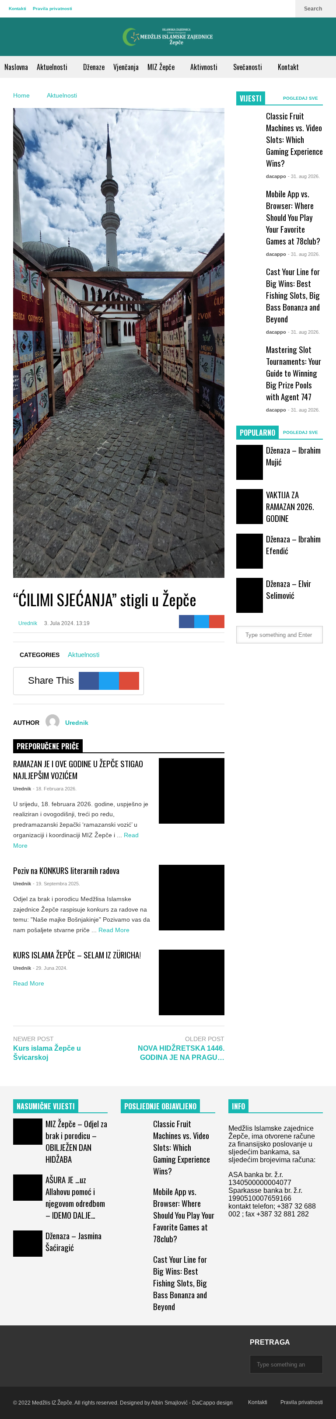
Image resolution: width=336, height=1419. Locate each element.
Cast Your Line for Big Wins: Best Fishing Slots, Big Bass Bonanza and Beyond (293, 295)
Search (313, 9)
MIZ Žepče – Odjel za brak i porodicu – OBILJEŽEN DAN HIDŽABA (76, 1141)
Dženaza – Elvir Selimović (288, 589)
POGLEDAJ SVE (301, 98)
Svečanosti (248, 67)
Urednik (27, 623)
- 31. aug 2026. (304, 176)
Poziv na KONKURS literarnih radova (66, 870)
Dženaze (94, 67)
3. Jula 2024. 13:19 (67, 623)
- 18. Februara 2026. (55, 788)
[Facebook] (186, 621)
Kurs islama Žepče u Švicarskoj (47, 1053)
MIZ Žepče (161, 67)
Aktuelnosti (53, 67)
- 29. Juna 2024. (50, 968)
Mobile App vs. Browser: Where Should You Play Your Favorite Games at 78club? (293, 217)
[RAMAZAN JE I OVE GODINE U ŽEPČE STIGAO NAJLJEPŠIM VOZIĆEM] (191, 791)
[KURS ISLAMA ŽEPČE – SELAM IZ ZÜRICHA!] (191, 982)
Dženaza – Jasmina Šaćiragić (74, 1241)
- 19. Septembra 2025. (56, 883)
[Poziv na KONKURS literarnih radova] (191, 897)
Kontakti (17, 8)
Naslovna (16, 67)
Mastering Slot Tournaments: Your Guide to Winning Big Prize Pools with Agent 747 (293, 372)
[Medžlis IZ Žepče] (168, 36)
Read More (114, 929)
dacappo (276, 176)
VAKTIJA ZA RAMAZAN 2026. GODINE (290, 506)
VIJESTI (251, 98)
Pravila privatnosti (52, 8)
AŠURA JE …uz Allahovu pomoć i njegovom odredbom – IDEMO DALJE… (75, 1197)
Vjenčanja (126, 67)
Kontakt (288, 67)
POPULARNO (257, 432)
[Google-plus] (216, 621)
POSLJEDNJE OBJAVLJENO (160, 1106)
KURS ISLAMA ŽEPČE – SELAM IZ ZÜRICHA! (77, 955)
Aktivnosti (204, 67)
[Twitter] (202, 621)
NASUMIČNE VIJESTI (46, 1106)
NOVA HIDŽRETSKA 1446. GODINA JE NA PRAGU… (181, 1053)
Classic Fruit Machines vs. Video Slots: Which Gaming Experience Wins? (294, 139)
